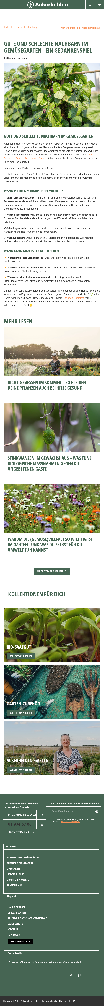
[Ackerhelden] (47, 4)
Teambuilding (14, 885)
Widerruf (13, 929)
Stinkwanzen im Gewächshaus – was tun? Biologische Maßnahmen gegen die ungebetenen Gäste (49, 463)
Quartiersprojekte (18, 879)
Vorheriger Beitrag (70, 28)
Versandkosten (17, 912)
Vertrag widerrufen (20, 941)
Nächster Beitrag (91, 28)
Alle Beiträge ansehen (50, 571)
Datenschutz (15, 923)
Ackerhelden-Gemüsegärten (23, 857)
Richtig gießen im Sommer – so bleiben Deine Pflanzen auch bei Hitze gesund (47, 385)
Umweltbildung (15, 874)
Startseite (8, 27)
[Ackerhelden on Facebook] (70, 975)
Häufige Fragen (17, 907)
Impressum (14, 934)
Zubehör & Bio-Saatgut (20, 863)
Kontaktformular (18, 832)
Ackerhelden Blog (27, 27)
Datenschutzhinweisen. (70, 822)
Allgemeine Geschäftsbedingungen (28, 918)
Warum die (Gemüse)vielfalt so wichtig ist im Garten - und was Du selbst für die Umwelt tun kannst (50, 544)
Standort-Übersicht (74, 298)
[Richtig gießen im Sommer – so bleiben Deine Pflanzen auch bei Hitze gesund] (52, 351)
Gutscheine (13, 868)
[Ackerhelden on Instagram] (79, 975)
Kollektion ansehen (21, 656)
